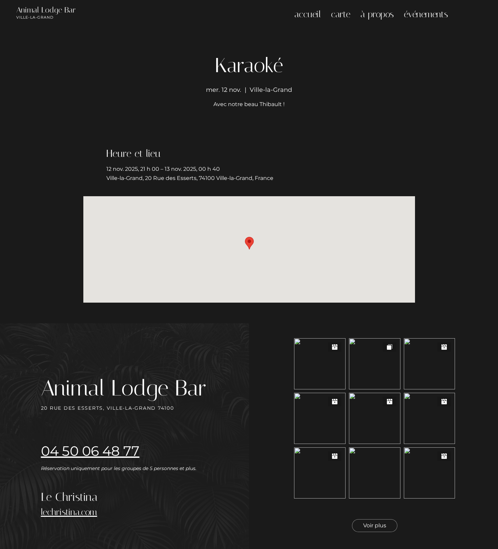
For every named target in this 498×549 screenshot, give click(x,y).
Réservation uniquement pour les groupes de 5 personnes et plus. (119, 468)
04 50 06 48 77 (90, 451)
